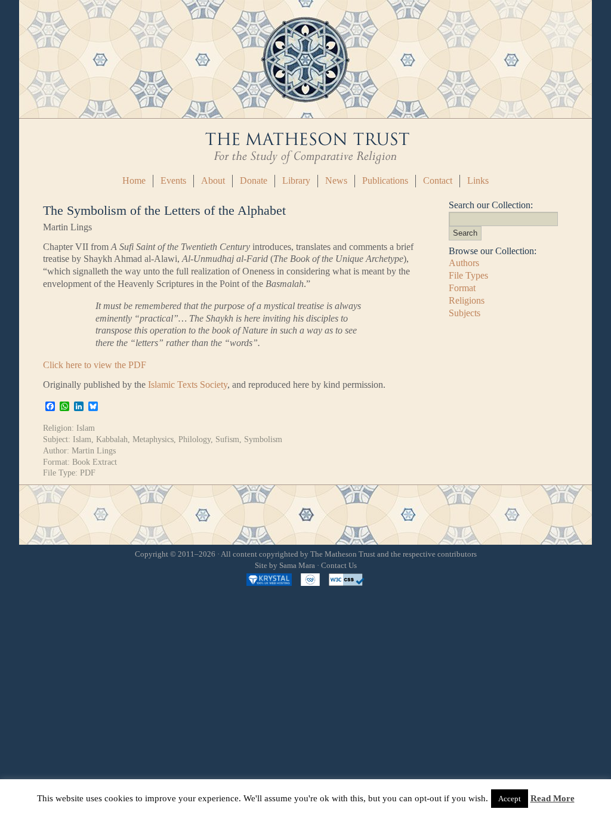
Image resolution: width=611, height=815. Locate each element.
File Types (468, 275)
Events (173, 180)
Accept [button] (509, 798)
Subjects (464, 313)
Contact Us (339, 565)
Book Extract (94, 462)
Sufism (227, 439)
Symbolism (263, 439)
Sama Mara (297, 565)
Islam (85, 428)
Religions (467, 300)
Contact (437, 180)
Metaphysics (153, 439)
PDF (87, 472)
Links (478, 180)
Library (296, 180)
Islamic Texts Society (187, 384)
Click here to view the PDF (94, 365)
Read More (552, 798)
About (213, 180)
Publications (385, 180)
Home (134, 180)
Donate (253, 180)
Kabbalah (112, 439)
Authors (464, 263)
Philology (194, 439)
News (336, 180)
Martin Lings (94, 450)
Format (462, 288)
